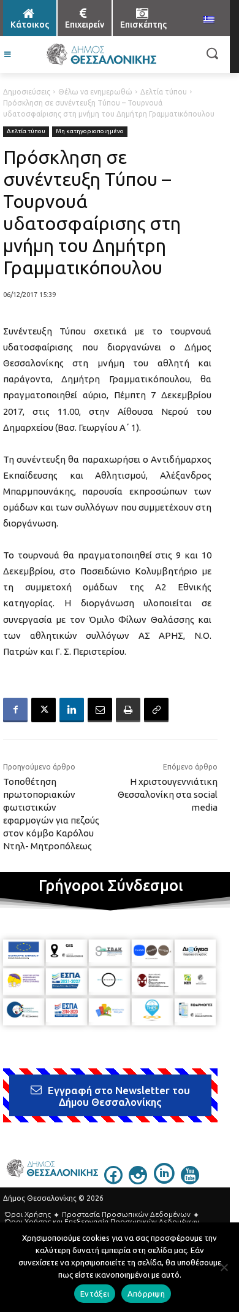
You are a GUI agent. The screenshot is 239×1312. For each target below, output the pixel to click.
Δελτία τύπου (163, 92)
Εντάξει (94, 1293)
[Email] (100, 710)
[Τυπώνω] (128, 710)
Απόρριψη (146, 1293)
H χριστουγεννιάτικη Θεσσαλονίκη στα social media (168, 794)
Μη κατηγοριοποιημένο (90, 131)
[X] (43, 710)
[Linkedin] (71, 710)
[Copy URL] (156, 710)
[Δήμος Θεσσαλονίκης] (101, 54)
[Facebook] (15, 710)
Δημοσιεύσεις (26, 92)
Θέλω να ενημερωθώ (95, 92)
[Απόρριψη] (224, 1267)
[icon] (113, 1181)
